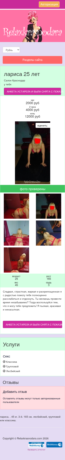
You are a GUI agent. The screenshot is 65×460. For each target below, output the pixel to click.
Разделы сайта (32, 60)
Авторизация (49, 4)
